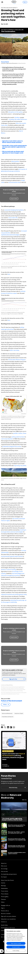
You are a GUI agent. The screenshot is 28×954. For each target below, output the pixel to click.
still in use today (14, 350)
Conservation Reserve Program (17, 359)
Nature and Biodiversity (9, 7)
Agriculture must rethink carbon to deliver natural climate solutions (12, 141)
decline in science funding (8, 569)
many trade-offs (13, 217)
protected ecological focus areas (12, 446)
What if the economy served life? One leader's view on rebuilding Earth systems (16, 826)
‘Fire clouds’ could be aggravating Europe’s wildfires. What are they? (12, 819)
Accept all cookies (16, 947)
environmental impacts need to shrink (12, 556)
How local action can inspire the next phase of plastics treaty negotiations (16, 846)
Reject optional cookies (16, 943)
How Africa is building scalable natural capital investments (16, 853)
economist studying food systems (13, 210)
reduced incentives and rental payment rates (14, 594)
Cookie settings (16, 950)
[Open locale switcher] (2, 951)
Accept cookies (14, 198)
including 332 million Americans (18, 119)
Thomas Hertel (5, 62)
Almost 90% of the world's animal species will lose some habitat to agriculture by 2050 (14, 147)
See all (24, 799)
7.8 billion (17, 117)
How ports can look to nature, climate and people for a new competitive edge (17, 839)
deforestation (15, 161)
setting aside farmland (18, 437)
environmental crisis (14, 182)
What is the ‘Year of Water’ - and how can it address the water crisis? (16, 832)
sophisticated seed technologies (10, 234)
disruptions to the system (15, 112)
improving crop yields (20, 465)
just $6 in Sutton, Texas (19, 433)
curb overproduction (7, 438)
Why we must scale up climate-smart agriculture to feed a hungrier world (13, 152)
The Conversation (8, 31)
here (9, 274)
